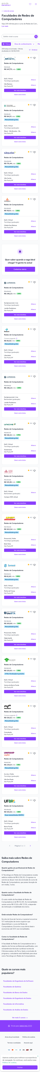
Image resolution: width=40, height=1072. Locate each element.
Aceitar (20, 1067)
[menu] (35, 4)
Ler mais (5, 26)
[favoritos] (30, 4)
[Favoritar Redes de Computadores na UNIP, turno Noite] (34, 517)
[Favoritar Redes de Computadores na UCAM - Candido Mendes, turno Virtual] (34, 470)
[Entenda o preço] (16, 338)
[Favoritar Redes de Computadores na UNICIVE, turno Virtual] (34, 423)
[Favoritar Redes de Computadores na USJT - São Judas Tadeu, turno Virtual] (34, 152)
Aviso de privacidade (12, 1037)
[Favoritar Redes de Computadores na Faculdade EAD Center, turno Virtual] (34, 659)
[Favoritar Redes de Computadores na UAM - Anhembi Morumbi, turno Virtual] (34, 105)
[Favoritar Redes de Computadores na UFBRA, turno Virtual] (34, 800)
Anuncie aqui (28, 1043)
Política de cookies (28, 1037)
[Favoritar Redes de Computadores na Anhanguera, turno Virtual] (34, 199)
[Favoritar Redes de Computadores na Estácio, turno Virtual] (34, 329)
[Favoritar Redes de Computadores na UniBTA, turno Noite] (34, 612)
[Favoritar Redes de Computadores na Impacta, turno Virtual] (34, 58)
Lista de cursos (8, 11)
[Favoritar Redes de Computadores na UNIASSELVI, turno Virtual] (34, 706)
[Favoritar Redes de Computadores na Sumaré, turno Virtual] (34, 565)
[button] (20, 36)
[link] (9, 59)
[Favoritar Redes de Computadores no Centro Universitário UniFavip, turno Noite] (34, 753)
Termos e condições (14, 1043)
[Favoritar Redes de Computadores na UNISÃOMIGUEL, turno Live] (34, 282)
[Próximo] (30, 845)
